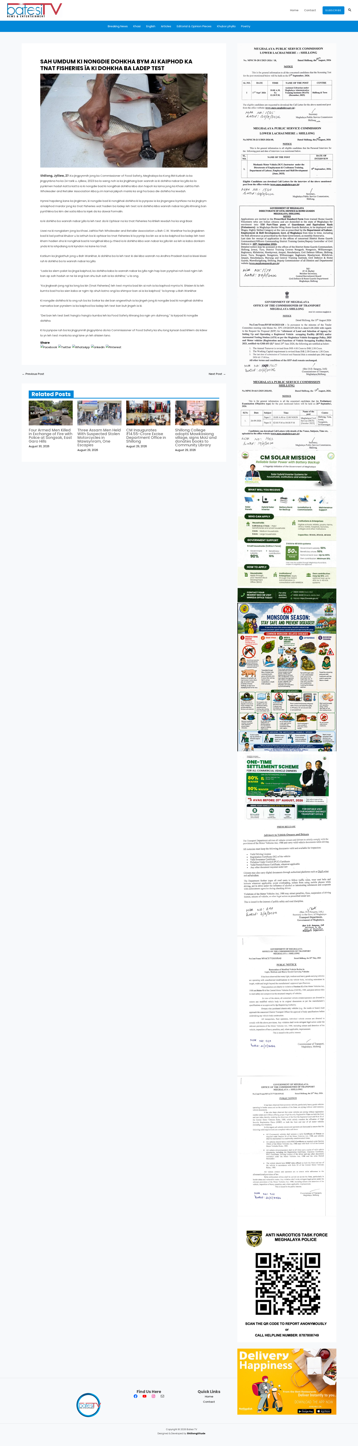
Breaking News (118, 26)
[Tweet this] (64, 347)
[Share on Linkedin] (98, 347)
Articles (166, 26)
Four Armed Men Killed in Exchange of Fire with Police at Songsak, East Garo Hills (50, 435)
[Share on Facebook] (48, 347)
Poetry (245, 26)
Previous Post (33, 374)
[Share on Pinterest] (114, 347)
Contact (310, 10)
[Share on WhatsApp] (81, 347)
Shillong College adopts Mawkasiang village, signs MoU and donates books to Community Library (196, 437)
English (150, 26)
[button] (333, 10)
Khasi (137, 26)
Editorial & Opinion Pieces (194, 26)
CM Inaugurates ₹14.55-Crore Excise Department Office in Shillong (146, 435)
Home (294, 10)
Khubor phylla (226, 26)
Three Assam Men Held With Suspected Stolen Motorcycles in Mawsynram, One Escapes (99, 437)
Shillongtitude (196, 1433)
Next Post (217, 374)
